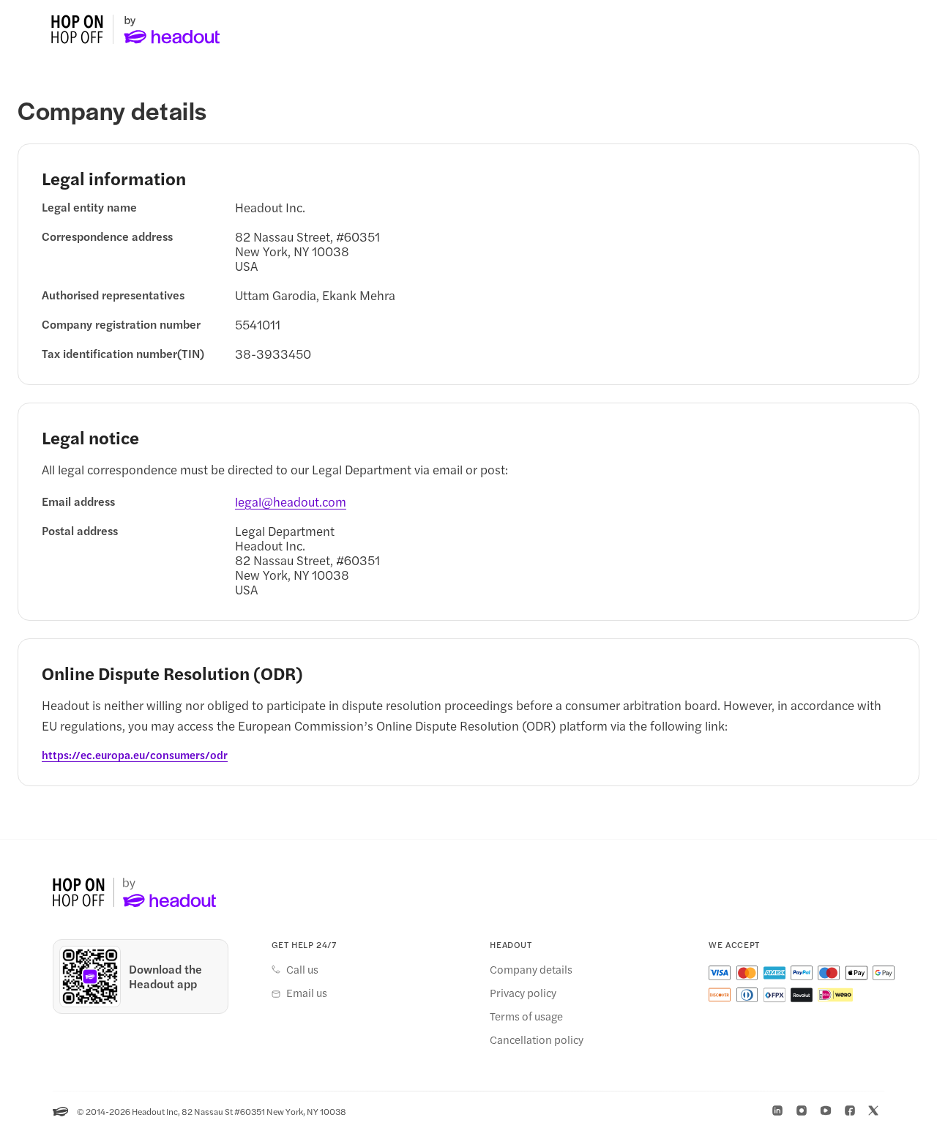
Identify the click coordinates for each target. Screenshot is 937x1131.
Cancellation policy (536, 1039)
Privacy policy (523, 992)
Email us (306, 992)
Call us (302, 969)
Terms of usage (526, 1016)
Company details (531, 969)
